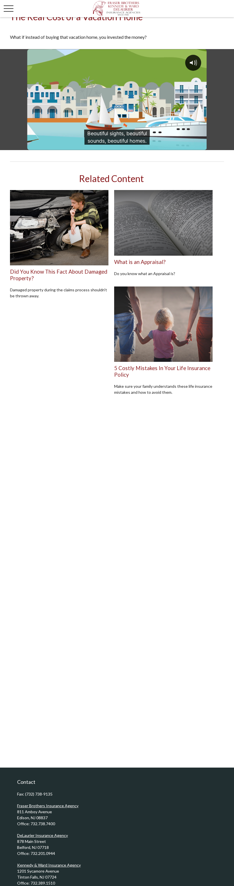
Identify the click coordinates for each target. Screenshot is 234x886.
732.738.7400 (43, 823)
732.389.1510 (43, 883)
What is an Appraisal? (140, 262)
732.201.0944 (43, 853)
